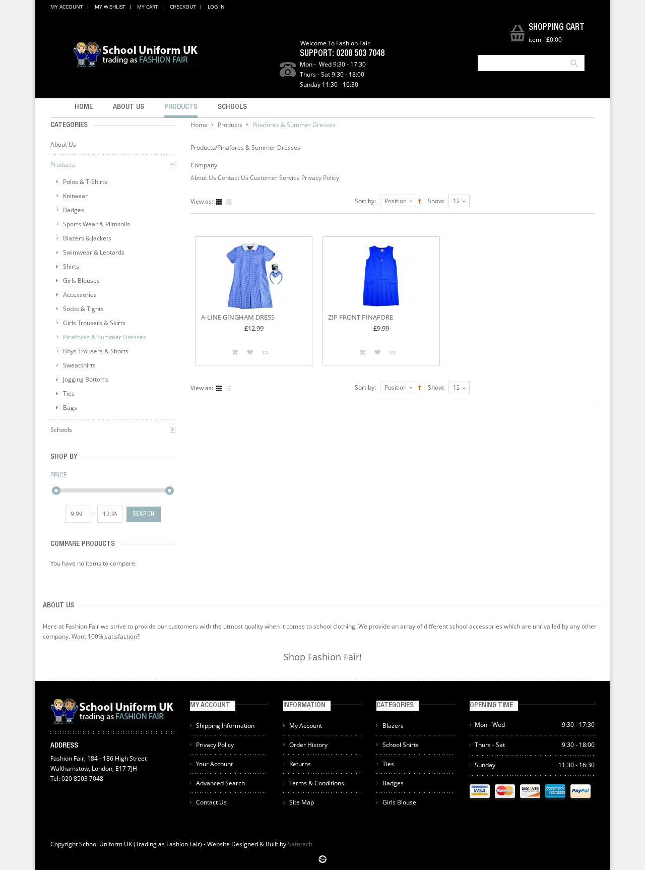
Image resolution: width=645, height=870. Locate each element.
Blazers (393, 725)
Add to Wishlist (249, 352)
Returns (300, 764)
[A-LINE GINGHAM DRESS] (254, 276)
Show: (436, 201)
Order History (308, 744)
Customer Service (275, 177)
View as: (201, 201)
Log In (216, 6)
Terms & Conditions (316, 783)
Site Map (301, 802)
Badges (393, 783)
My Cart (147, 6)
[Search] (573, 63)
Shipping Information (225, 725)
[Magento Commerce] (136, 54)
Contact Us (233, 177)
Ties (388, 764)
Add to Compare (265, 352)
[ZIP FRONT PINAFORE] (381, 276)
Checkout (183, 6)
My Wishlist (110, 6)
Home (199, 124)
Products (230, 124)
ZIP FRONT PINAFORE (360, 317)
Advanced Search (220, 783)
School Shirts (400, 744)
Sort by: (365, 201)
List (228, 202)
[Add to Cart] (234, 352)
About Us (203, 177)
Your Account (214, 764)
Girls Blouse (399, 802)
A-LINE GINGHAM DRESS (238, 317)
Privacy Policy (320, 177)
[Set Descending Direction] (419, 200)
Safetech (300, 844)
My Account (66, 6)
